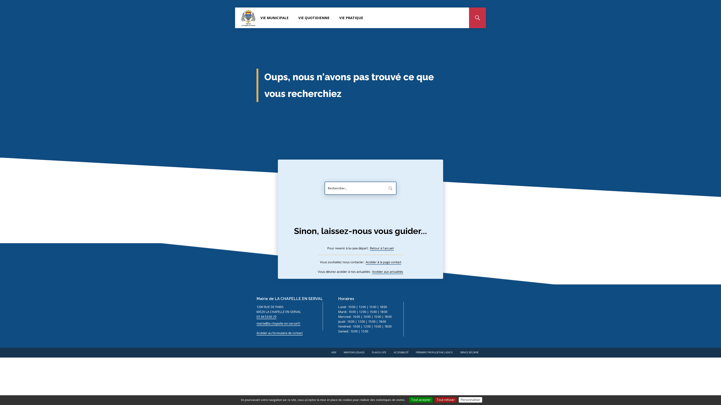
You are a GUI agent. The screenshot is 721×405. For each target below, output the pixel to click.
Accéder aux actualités (387, 272)
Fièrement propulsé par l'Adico (434, 352)
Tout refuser (446, 400)
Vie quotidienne (314, 18)
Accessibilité (401, 352)
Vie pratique (351, 18)
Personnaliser (470, 400)
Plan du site (379, 352)
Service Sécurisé (469, 352)
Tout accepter (421, 400)
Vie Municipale (274, 18)
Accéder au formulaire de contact (279, 333)
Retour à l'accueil (382, 248)
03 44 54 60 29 (266, 317)
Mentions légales (354, 352)
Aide (333, 352)
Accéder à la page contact (383, 262)
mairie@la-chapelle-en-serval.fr (278, 323)
